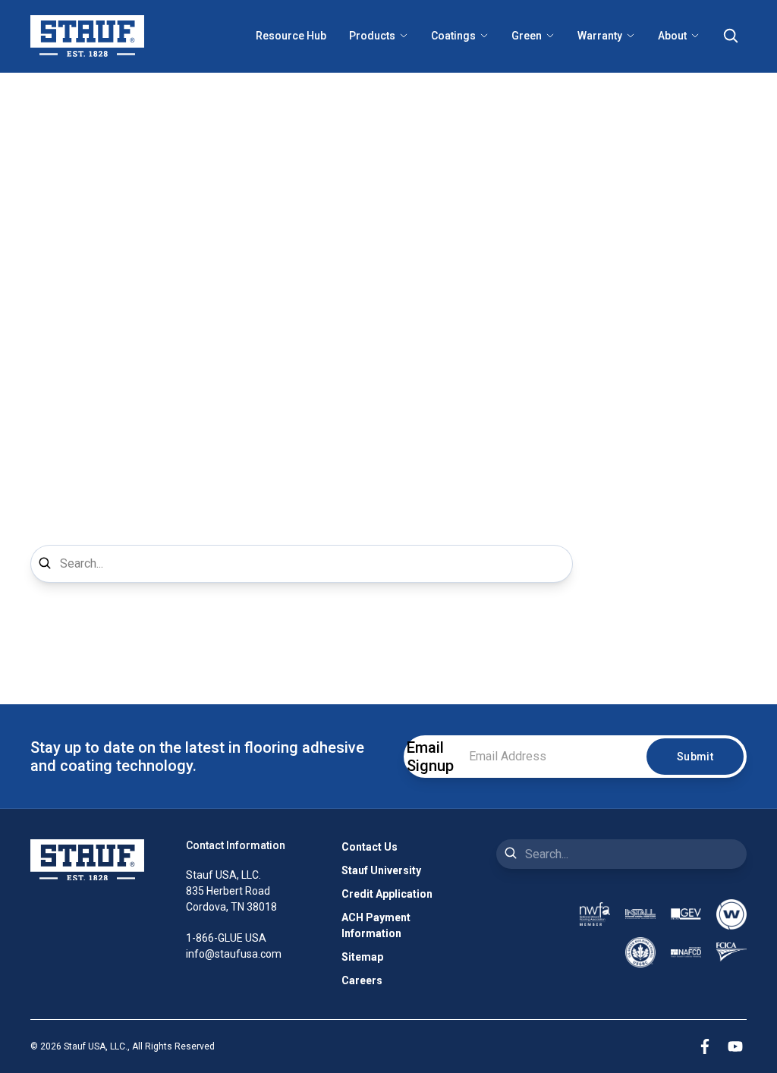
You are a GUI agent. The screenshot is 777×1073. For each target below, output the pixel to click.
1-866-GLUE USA (226, 938)
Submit (695, 756)
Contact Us (369, 847)
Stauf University (381, 870)
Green (526, 36)
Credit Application (387, 894)
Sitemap (362, 957)
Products (372, 36)
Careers (361, 980)
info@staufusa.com (234, 954)
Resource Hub (291, 36)
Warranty (599, 36)
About (672, 36)
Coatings (453, 36)
